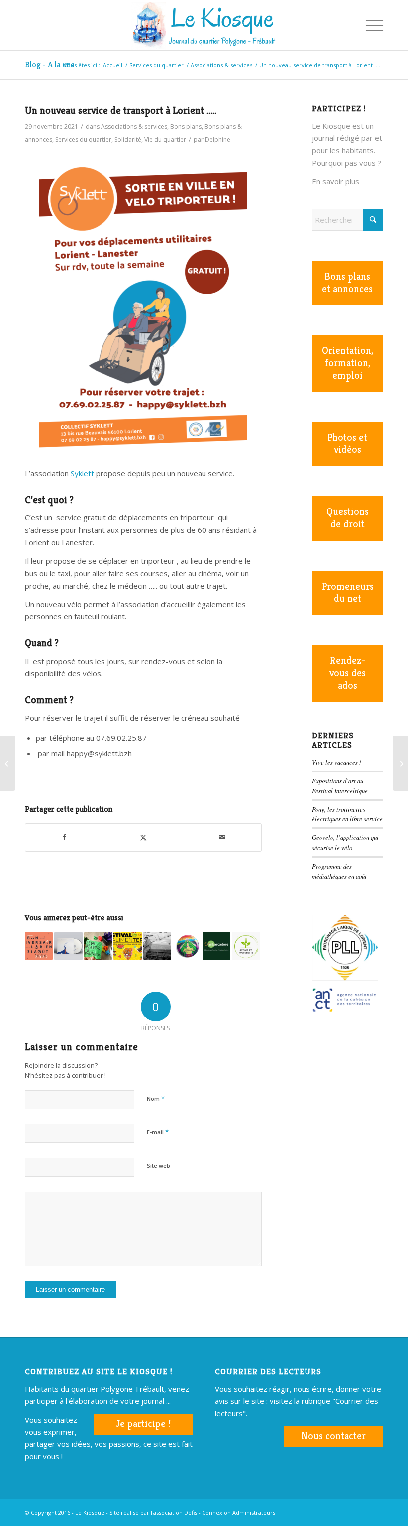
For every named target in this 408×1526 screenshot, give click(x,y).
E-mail (158, 1131)
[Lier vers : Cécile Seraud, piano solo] (68, 946)
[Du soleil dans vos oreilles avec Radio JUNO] (7, 763)
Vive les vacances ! (336, 762)
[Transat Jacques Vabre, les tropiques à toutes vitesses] (400, 763)
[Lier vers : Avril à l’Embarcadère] (216, 946)
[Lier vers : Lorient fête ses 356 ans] (39, 946)
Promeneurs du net (348, 592)
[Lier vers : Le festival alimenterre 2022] (127, 946)
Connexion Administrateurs (238, 1512)
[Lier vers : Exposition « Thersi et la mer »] (157, 946)
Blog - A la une (50, 64)
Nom (156, 1098)
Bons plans (186, 126)
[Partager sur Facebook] (64, 837)
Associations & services (134, 126)
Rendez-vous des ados (347, 673)
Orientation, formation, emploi (347, 363)
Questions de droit (347, 518)
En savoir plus (335, 181)
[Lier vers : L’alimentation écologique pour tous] (246, 946)
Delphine (217, 139)
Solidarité (127, 139)
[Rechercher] (346, 25)
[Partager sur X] (143, 837)
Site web (158, 1165)
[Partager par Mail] (222, 837)
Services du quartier (83, 139)
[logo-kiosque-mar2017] (204, 25)
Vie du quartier (165, 139)
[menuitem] (346, 25)
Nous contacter (333, 1436)
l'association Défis (174, 1512)
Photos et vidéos (347, 443)
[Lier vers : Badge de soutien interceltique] (187, 946)
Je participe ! (143, 1424)
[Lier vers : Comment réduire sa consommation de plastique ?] (98, 946)
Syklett (83, 473)
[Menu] (369, 25)
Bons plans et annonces (347, 282)
